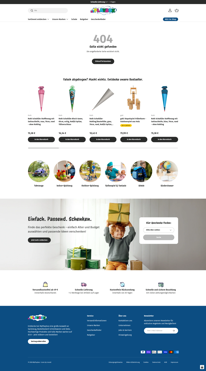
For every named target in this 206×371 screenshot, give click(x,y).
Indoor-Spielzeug (64, 185)
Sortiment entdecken (37, 19)
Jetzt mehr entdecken (39, 240)
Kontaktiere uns (125, 320)
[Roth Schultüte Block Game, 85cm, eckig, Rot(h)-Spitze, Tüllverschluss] (72, 98)
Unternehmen (124, 325)
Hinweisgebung (125, 335)
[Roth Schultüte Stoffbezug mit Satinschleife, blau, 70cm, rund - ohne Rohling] (164, 98)
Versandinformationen (96, 320)
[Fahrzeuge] (39, 171)
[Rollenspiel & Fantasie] (116, 171)
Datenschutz (156, 362)
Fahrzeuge (39, 185)
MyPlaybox (36, 362)
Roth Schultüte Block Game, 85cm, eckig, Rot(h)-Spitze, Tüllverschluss (71, 121)
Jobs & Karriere (125, 330)
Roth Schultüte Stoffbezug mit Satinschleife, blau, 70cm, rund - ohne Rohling (164, 121)
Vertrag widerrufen (38, 341)
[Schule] (141, 171)
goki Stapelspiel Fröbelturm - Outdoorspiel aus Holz (133, 120)
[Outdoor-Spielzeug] (90, 171)
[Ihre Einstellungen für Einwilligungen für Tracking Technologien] (202, 367)
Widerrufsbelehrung (133, 362)
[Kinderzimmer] (167, 171)
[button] (176, 10)
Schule (74, 19)
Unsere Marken (58, 19)
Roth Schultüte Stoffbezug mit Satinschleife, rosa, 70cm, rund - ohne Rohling (41, 121)
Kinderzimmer (167, 185)
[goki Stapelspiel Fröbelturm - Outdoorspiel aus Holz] (133, 98)
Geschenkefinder (98, 19)
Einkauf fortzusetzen (103, 61)
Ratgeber (84, 19)
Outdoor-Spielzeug (90, 185)
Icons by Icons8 (46, 362)
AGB (165, 362)
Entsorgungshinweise (116, 362)
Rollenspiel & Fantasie (115, 185)
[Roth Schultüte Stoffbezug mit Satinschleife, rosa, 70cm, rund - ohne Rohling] (41, 98)
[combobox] (48, 10)
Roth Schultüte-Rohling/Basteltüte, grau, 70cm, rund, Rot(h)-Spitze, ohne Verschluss (101, 122)
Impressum (174, 362)
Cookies (146, 362)
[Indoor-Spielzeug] (64, 171)
